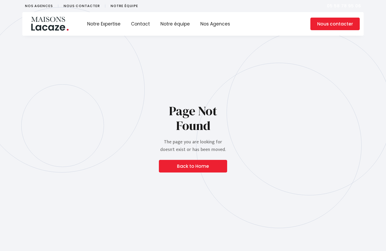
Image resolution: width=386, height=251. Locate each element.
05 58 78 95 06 (344, 6)
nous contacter (82, 6)
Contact (140, 24)
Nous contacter (335, 24)
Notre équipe (175, 24)
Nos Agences (215, 24)
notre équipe (124, 6)
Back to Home (193, 166)
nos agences (39, 6)
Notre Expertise (104, 24)
